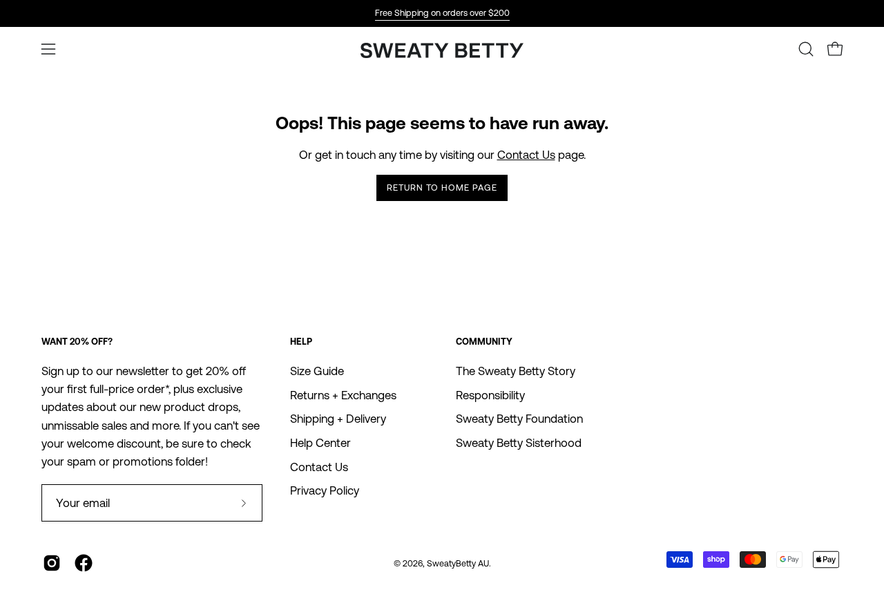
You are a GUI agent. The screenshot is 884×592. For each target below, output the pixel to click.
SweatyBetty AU (458, 563)
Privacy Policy (324, 490)
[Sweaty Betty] (442, 52)
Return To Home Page (442, 187)
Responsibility (490, 395)
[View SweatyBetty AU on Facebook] (83, 563)
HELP (301, 341)
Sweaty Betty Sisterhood (519, 443)
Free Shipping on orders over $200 (442, 13)
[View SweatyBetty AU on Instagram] (51, 563)
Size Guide (317, 371)
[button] (805, 49)
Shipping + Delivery (338, 419)
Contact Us (526, 155)
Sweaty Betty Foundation (519, 419)
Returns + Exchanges (343, 395)
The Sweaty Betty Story (515, 371)
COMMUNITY (484, 341)
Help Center (320, 443)
